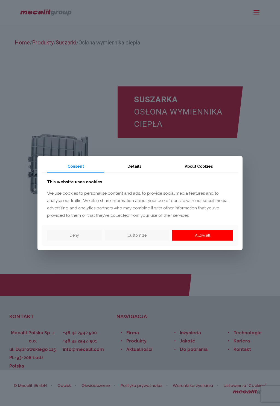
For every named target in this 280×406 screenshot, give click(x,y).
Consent (76, 166)
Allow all (202, 235)
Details (134, 166)
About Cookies (199, 166)
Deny (74, 235)
